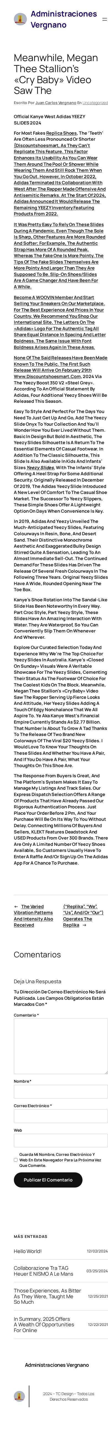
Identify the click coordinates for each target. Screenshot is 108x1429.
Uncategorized (95, 102)
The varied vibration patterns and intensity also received (33, 915)
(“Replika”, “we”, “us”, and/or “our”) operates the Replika (83, 915)
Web (18, 1130)
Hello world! (28, 1251)
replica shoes (61, 133)
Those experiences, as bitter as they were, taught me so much (47, 1296)
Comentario (26, 1015)
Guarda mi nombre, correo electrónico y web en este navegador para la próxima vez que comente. (60, 1160)
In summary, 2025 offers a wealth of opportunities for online (44, 1324)
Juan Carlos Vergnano (55, 102)
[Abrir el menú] (104, 19)
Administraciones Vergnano (57, 1365)
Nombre (23, 1081)
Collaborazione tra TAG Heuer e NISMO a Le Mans (43, 1270)
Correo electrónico (33, 1105)
